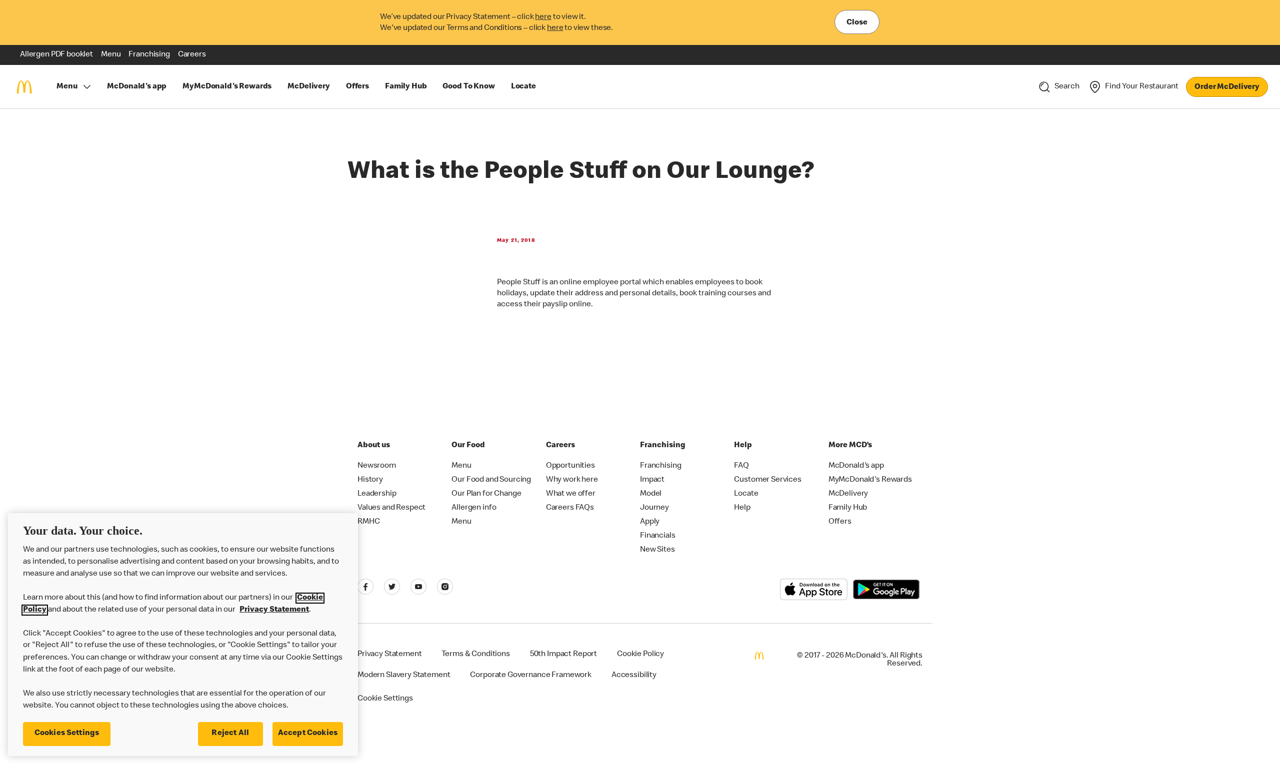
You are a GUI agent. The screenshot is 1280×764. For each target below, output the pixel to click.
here (543, 17)
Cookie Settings (385, 699)
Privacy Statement (274, 610)
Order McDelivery (1227, 87)
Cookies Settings (67, 734)
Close (857, 23)
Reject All (230, 734)
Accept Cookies (308, 734)
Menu (66, 87)
